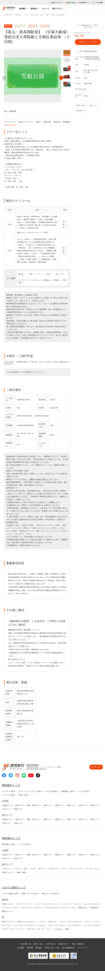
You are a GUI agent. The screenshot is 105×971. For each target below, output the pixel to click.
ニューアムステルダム (91, 925)
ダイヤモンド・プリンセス (35, 925)
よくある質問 (98, 2)
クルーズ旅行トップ (14, 887)
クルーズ (45, 8)
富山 (41, 15)
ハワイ (62, 869)
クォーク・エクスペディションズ (46, 904)
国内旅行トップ (11, 785)
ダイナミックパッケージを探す (30, 791)
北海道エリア (7, 805)
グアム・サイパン (75, 869)
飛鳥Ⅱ (67, 929)
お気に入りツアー (57, 2)
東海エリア (59, 805)
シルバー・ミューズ (91, 922)
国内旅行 (22, 8)
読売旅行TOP (8, 15)
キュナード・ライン (23, 904)
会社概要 (20, 948)
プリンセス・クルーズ (10, 907)
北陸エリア (48, 805)
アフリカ (17, 869)
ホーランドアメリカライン (32, 907)
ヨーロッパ (6, 869)
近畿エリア (71, 805)
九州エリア (6, 809)
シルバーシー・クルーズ (71, 904)
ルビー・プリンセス (56, 925)
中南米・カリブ (8, 872)
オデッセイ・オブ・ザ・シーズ (38, 929)
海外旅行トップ (11, 838)
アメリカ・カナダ (92, 869)
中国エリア (83, 805)
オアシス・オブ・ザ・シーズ (13, 929)
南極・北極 (21, 872)
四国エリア (94, 805)
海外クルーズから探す (50, 893)
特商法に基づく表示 (52, 948)
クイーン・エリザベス (48, 922)
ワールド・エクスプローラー (70, 922)
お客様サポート (85, 2)
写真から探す (24, 795)
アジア (32, 869)
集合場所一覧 (26, 944)
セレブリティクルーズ (92, 904)
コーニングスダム (73, 925)
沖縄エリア (18, 809)
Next (61, 78)
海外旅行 (34, 8)
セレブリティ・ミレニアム (12, 925)
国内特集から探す (67, 791)
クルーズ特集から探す (10, 893)
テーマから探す (83, 791)
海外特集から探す (8, 844)
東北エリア (19, 805)
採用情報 (29, 948)
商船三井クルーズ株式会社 (88, 907)
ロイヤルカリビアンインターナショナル (60, 907)
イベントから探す (8, 795)
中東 (25, 869)
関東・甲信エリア (33, 805)
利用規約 (39, 948)
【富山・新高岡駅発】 (58, 15)
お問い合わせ (71, 2)
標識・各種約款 (78, 944)
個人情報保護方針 (68, 948)
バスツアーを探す (8, 791)
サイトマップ (83, 948)
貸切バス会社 (38, 944)
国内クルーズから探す (30, 893)
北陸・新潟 (34, 15)
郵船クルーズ (7, 911)
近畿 (47, 15)
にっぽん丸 (57, 929)
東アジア (42, 869)
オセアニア (53, 869)
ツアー (26, 15)
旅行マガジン (57, 8)
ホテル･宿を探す (51, 791)
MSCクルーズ (7, 904)
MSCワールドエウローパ (27, 922)
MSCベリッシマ (8, 922)
